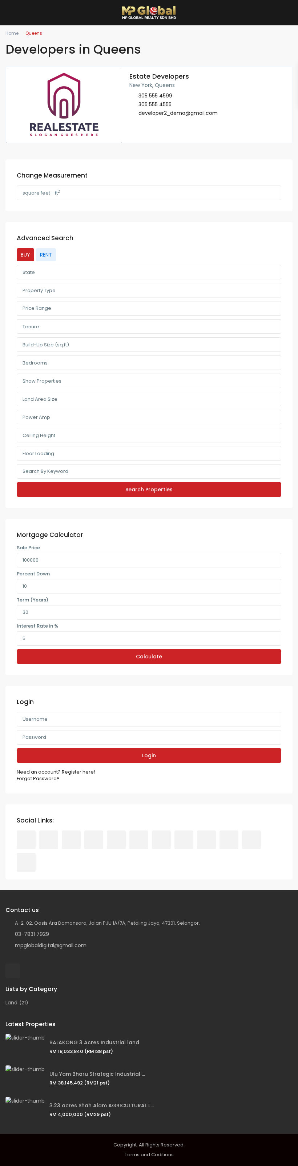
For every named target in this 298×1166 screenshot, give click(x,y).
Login (149, 755)
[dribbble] (93, 839)
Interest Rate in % (37, 626)
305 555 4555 (155, 104)
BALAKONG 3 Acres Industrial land (94, 1042)
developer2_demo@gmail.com (178, 113)
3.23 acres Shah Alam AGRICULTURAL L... (101, 1105)
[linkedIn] (138, 839)
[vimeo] (229, 839)
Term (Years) (32, 600)
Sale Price (28, 547)
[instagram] (251, 839)
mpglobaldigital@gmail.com (50, 945)
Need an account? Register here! (56, 772)
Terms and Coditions (149, 1154)
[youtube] (206, 839)
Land (11, 1002)
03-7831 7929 (32, 934)
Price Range (37, 308)
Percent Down (33, 573)
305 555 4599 (155, 95)
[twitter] (71, 839)
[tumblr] (161, 839)
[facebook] (26, 839)
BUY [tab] (25, 254)
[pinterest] (183, 839)
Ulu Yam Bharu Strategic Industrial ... (97, 1074)
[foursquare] (26, 862)
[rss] (48, 839)
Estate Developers (159, 76)
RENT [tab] (46, 254)
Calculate (149, 656)
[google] (116, 839)
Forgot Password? (38, 778)
